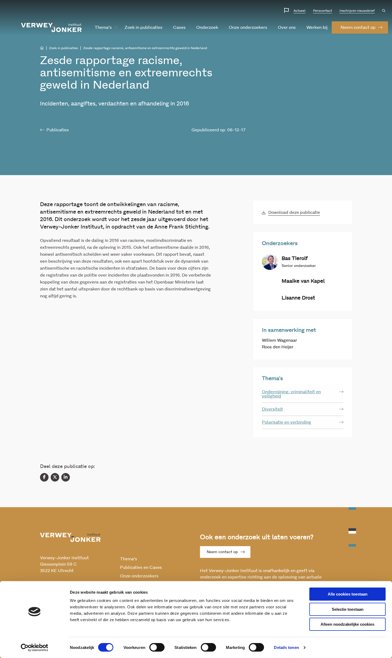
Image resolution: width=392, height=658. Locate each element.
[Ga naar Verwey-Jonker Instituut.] (42, 48)
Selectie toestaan (347, 609)
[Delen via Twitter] (55, 477)
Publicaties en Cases (141, 567)
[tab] (302, 394)
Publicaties (57, 130)
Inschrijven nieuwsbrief (357, 10)
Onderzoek (207, 27)
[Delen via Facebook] (44, 477)
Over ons (287, 27)
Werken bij (316, 27)
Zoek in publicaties (143, 27)
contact (358, 27)
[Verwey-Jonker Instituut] (51, 27)
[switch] (157, 647)
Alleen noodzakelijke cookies (347, 624)
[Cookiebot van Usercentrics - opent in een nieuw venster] (34, 648)
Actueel (300, 10)
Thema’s (103, 27)
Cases (179, 27)
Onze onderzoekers (248, 27)
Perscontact (322, 10)
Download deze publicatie (294, 212)
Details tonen (286, 647)
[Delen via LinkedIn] (65, 477)
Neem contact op (222, 552)
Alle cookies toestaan (347, 594)
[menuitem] (103, 27)
